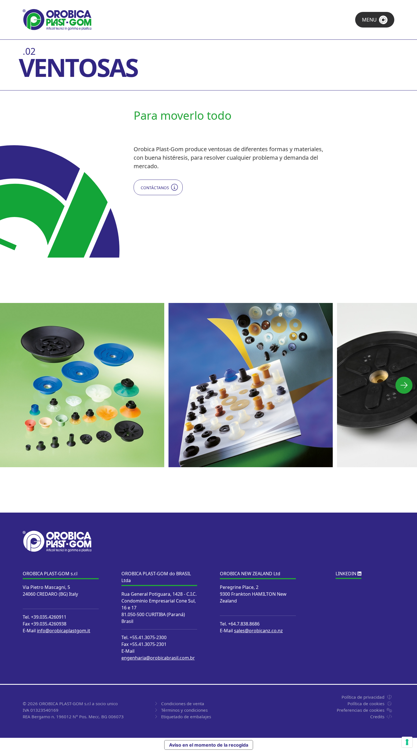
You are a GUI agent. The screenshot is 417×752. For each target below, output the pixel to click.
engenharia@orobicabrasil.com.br (158, 658)
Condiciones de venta (182, 703)
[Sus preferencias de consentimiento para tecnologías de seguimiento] (407, 742)
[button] (403, 385)
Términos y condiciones (184, 710)
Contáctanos (155, 187)
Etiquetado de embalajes (186, 716)
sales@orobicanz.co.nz (258, 630)
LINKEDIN (346, 573)
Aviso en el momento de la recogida (208, 745)
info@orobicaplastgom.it (63, 630)
